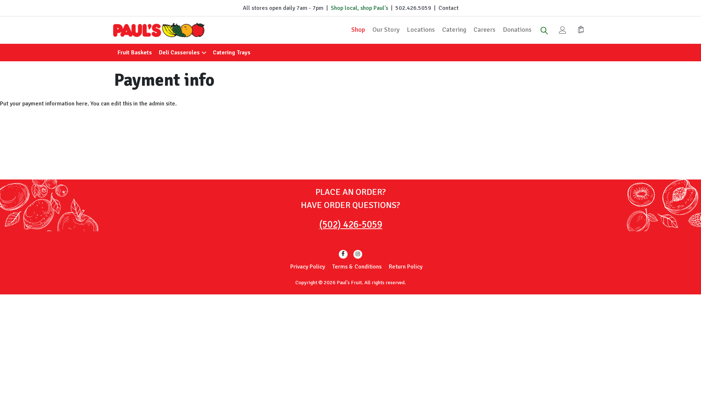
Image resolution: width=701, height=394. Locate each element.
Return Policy (405, 266)
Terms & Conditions (357, 266)
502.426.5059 (413, 8)
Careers (484, 30)
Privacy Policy (307, 266)
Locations (421, 30)
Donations (517, 30)
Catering (454, 30)
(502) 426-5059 (350, 225)
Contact (448, 8)
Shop (358, 30)
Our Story (385, 30)
